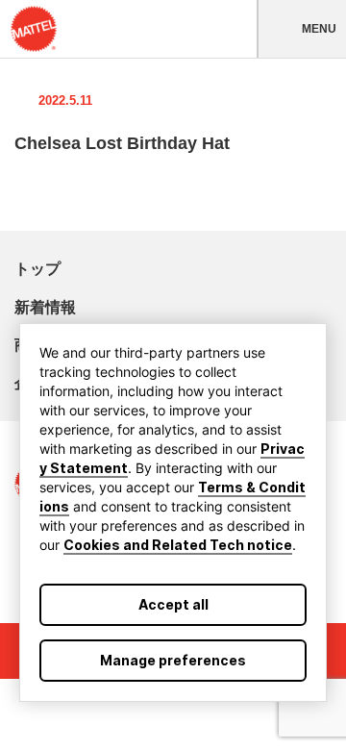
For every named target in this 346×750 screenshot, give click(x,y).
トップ (37, 269)
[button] (301, 29)
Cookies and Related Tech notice (177, 545)
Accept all (173, 604)
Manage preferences (173, 660)
